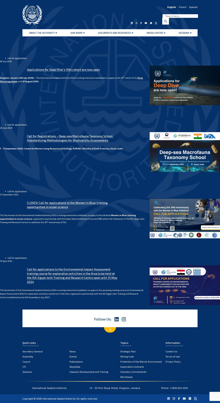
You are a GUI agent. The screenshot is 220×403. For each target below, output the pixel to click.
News (72, 351)
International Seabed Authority (58, 398)
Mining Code (127, 356)
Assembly (27, 356)
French (182, 7)
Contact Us (171, 351)
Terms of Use (173, 356)
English (171, 7)
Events (73, 356)
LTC (24, 366)
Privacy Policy (173, 361)
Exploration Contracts (132, 366)
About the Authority (42, 32)
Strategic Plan (128, 351)
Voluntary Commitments (133, 371)
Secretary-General (32, 351)
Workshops (126, 376)
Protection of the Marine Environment (141, 361)
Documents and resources (114, 32)
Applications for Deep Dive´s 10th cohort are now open (63, 69)
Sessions (184, 32)
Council (26, 361)
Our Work (76, 32)
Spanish (193, 7)
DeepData (74, 366)
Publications (76, 361)
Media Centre (155, 32)
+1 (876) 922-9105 (179, 388)
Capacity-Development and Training (88, 371)
